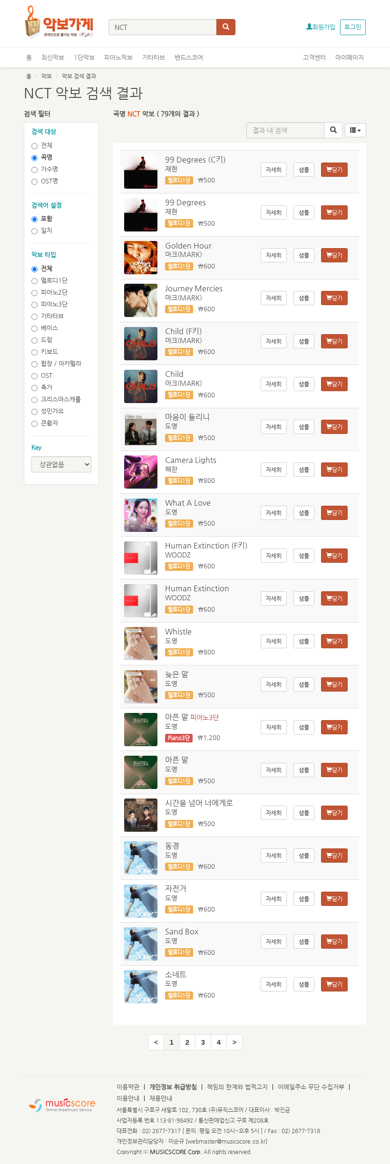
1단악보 (84, 57)
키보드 (49, 351)
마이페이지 (349, 57)
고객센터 (314, 57)
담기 (337, 169)
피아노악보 (118, 57)
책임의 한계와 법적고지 (237, 1086)
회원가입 (323, 26)
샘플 (304, 169)
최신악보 (52, 57)
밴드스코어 (189, 57)
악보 (46, 76)
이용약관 (128, 1086)
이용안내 (128, 1098)
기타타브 (153, 57)
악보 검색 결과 (79, 76)
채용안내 (160, 1098)
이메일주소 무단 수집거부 (311, 1086)
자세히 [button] (274, 169)
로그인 (352, 26)
